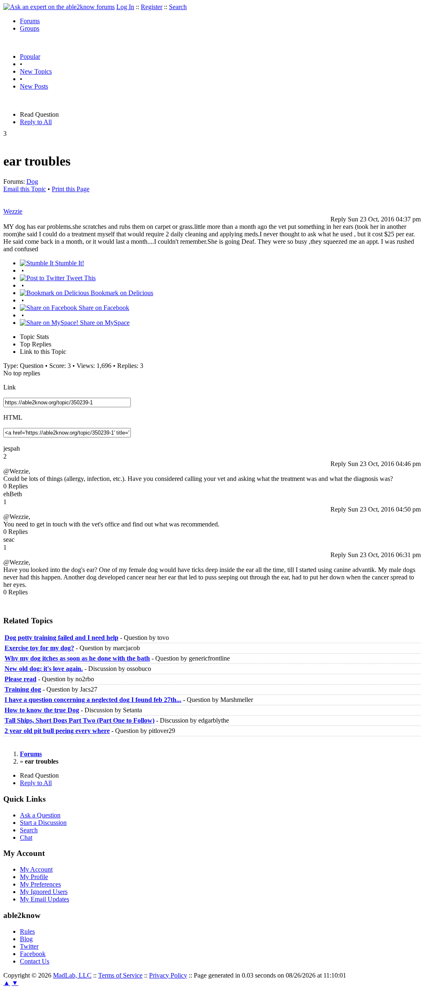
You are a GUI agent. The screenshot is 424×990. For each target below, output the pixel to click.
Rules (27, 931)
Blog (26, 938)
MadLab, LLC (72, 975)
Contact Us (34, 961)
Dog (32, 181)
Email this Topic (24, 188)
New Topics (36, 71)
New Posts (34, 86)
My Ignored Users (43, 891)
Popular (30, 56)
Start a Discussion (43, 822)
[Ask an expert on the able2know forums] (59, 6)
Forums (30, 20)
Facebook (33, 953)
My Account (36, 869)
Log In (125, 6)
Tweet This (80, 277)
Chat (26, 837)
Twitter (29, 946)
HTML (12, 417)
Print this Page (70, 188)
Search (178, 6)
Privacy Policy (168, 975)
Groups (29, 28)
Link (9, 387)
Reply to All (36, 121)
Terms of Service (120, 975)
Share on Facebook (103, 307)
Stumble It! (68, 263)
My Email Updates (44, 899)
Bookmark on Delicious (121, 292)
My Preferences (40, 884)
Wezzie (12, 211)
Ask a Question (40, 815)
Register (151, 6)
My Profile (34, 876)
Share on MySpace (104, 322)
